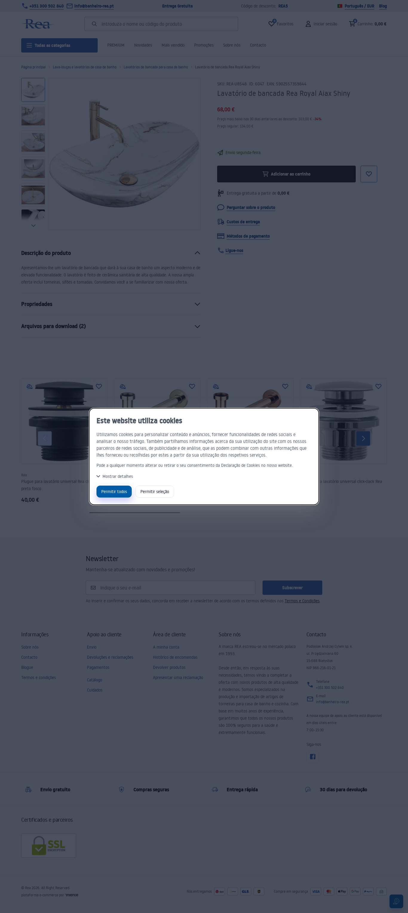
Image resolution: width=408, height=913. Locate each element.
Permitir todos (114, 491)
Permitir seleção (154, 491)
